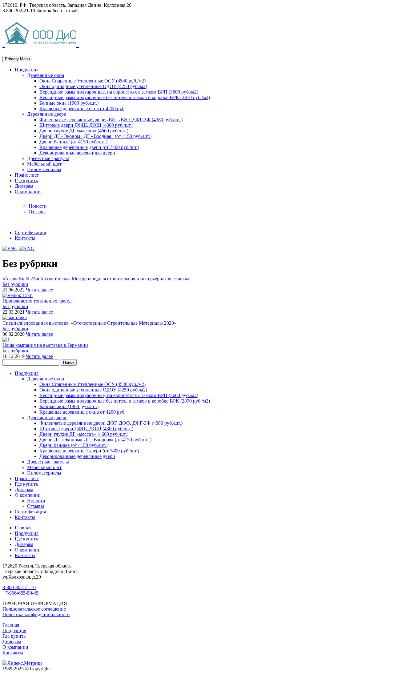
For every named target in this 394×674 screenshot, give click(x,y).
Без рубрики (15, 284)
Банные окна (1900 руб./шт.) (68, 103)
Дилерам (24, 186)
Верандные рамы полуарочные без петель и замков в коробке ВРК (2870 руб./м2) (124, 97)
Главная (23, 527)
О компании (28, 191)
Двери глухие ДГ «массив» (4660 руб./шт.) (83, 130)
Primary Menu (17, 59)
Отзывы (37, 211)
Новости (38, 206)
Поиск (68, 362)
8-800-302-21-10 (19, 587)
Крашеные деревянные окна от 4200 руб (81, 108)
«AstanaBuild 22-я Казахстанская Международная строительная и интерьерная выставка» (96, 278)
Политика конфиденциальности (36, 614)
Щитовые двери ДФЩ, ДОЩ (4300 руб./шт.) (86, 125)
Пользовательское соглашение (34, 609)
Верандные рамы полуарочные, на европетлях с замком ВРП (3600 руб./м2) (118, 91)
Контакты (25, 238)
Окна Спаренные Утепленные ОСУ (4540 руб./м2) (92, 80)
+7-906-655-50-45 (20, 593)
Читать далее (39, 289)
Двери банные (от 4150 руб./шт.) (73, 141)
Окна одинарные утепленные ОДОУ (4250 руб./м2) (93, 86)
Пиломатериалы (44, 169)
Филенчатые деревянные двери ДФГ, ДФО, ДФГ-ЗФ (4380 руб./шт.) (111, 119)
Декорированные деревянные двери (77, 152)
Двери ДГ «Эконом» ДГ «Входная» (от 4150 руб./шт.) (95, 136)
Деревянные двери (46, 114)
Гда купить (14, 636)
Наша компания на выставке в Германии (45, 345)
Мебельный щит (44, 163)
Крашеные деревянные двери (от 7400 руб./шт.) (89, 147)
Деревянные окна (45, 75)
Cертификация (30, 232)
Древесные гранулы (48, 158)
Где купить (26, 180)
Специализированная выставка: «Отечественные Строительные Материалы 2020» (89, 323)
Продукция (26, 69)
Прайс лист (27, 175)
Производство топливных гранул (37, 300)
